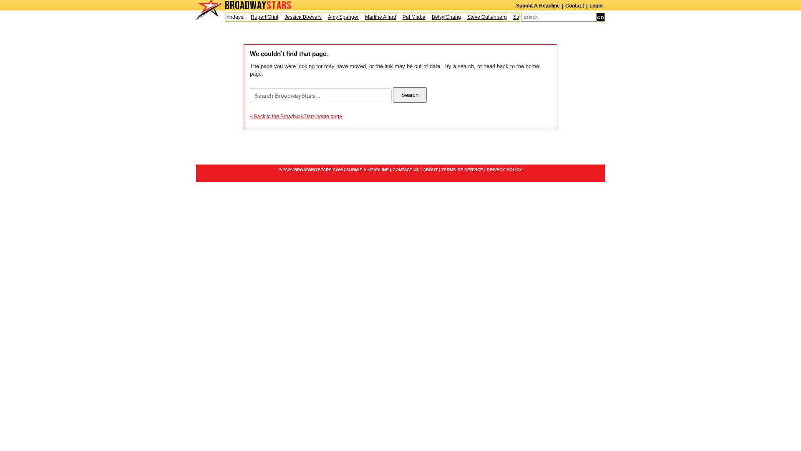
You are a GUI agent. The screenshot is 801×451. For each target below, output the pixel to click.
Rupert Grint (261, 17)
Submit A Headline (538, 6)
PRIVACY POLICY (504, 169)
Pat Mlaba (410, 17)
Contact (574, 6)
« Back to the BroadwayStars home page (296, 116)
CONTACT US (406, 169)
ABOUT (430, 169)
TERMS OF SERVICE (462, 169)
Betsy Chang (443, 17)
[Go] (600, 17)
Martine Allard (377, 17)
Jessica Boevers (299, 17)
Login (595, 6)
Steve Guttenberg (484, 17)
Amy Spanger (340, 17)
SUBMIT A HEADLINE (367, 169)
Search (409, 95)
